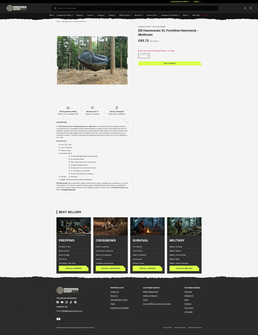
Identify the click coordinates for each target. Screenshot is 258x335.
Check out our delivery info (68, 114)
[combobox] (135, 8)
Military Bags (174, 259)
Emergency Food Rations (169, 15)
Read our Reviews (92, 114)
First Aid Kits (137, 251)
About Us (114, 296)
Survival (90, 15)
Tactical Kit (138, 15)
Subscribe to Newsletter (119, 308)
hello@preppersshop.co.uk (71, 311)
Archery (99, 259)
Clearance (205, 15)
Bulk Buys (63, 259)
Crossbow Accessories (104, 263)
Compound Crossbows (104, 251)
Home (58, 21)
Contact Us (114, 292)
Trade (112, 304)
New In (51, 15)
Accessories (137, 259)
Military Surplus (124, 15)
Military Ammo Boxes (178, 255)
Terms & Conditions (180, 327)
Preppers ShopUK (144, 26)
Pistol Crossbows (102, 247)
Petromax (188, 292)
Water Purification (139, 255)
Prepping (79, 15)
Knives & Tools (151, 15)
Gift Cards (195, 15)
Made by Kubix (77, 327)
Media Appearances (150, 292)
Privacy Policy (167, 327)
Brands (185, 15)
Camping (100, 15)
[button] (250, 8)
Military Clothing (176, 247)
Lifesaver (188, 304)
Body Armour (64, 251)
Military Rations (175, 251)
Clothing (111, 15)
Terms (145, 300)
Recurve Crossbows (103, 255)
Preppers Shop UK (66, 327)
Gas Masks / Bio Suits (67, 263)
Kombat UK (189, 296)
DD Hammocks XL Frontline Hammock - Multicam (75, 21)
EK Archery (189, 308)
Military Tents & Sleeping (179, 263)
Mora (187, 300)
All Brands (188, 312)
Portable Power (65, 247)
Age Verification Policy (118, 300)
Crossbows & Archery (64, 15)
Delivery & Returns (150, 296)
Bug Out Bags (64, 255)
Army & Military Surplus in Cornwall (157, 304)
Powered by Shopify (88, 327)
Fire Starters (137, 247)
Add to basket (170, 63)
